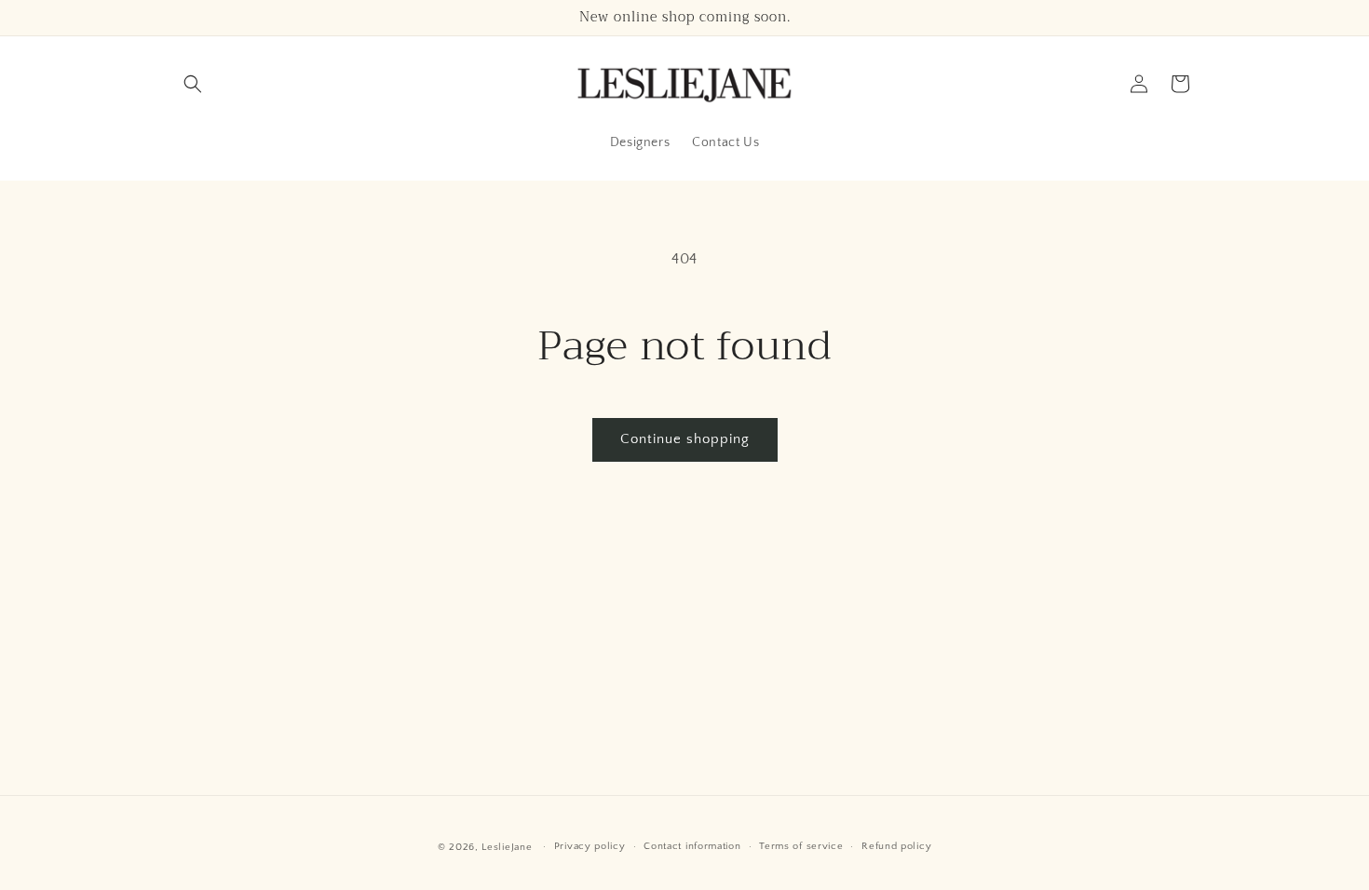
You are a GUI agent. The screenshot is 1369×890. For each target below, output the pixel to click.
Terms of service (801, 846)
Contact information (692, 846)
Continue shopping (685, 439)
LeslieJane (506, 847)
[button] (192, 83)
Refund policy (896, 846)
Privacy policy (590, 846)
